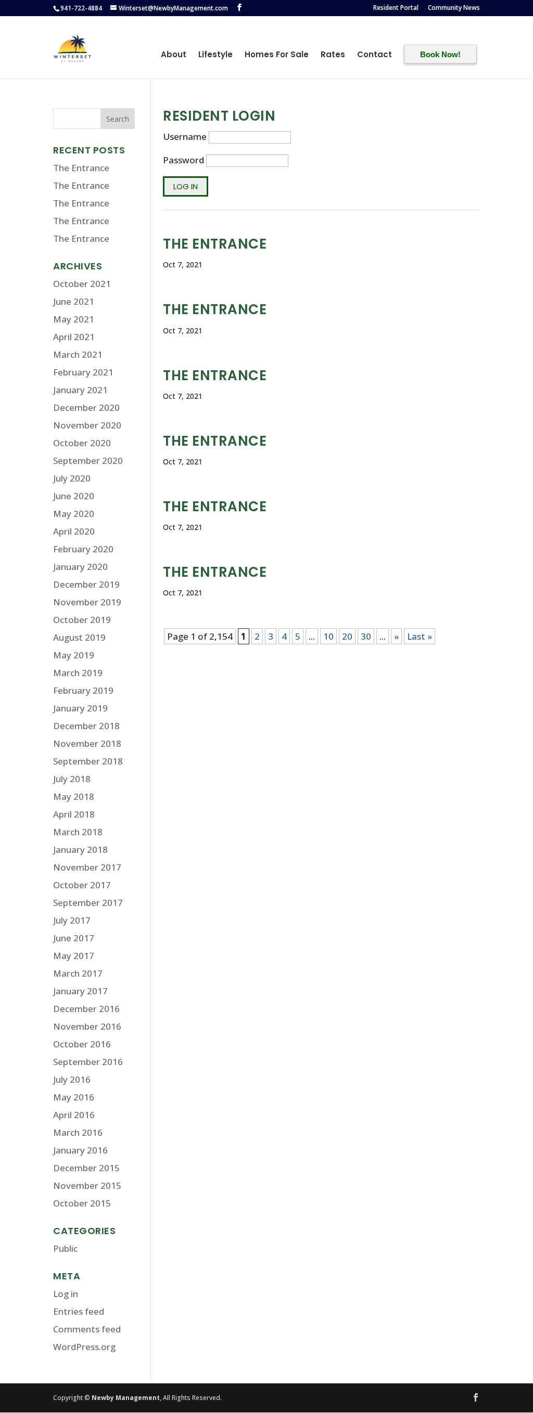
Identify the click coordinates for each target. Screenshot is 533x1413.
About (173, 55)
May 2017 (73, 956)
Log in (65, 1294)
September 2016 (88, 1062)
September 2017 (88, 903)
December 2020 (86, 407)
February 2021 (83, 372)
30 (366, 636)
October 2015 (82, 1203)
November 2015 (87, 1185)
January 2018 (80, 849)
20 (347, 636)
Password (183, 160)
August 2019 (79, 637)
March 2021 (78, 354)
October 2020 (82, 443)
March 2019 (78, 673)
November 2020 (87, 425)
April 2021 (74, 337)
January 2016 (80, 1150)
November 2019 (87, 602)
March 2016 (78, 1132)
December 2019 (86, 584)
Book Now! (440, 54)
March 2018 (78, 832)
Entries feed (78, 1311)
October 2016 (82, 1044)
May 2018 (73, 796)
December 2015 (86, 1168)
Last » (419, 636)
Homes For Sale (277, 55)
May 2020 (73, 514)
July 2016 (72, 1079)
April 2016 (74, 1115)
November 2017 (87, 867)
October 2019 (82, 620)
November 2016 (87, 1026)
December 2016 (86, 1009)
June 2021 (73, 301)
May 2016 (73, 1097)
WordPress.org (84, 1347)
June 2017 (73, 938)
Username (185, 136)
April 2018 (74, 814)
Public (65, 1248)
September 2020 (88, 460)
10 (328, 636)
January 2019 (80, 708)
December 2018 (86, 726)
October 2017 (82, 885)
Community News (454, 8)
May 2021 (73, 319)
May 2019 (73, 655)
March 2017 (78, 973)
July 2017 (72, 920)
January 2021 (80, 390)
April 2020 (74, 531)
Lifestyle (215, 55)
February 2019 (83, 690)
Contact (374, 55)
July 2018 (72, 779)
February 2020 (83, 549)
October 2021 (82, 284)
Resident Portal (395, 8)
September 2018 (88, 761)
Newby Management (126, 1397)
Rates (333, 55)
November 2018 (87, 743)
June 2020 (73, 496)
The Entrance (214, 244)
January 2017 (80, 991)
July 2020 (72, 478)
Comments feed (87, 1329)
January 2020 (80, 567)
